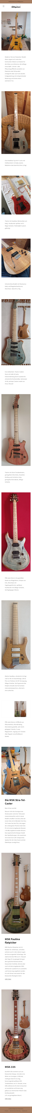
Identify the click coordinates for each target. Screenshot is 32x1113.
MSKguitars (15, 1108)
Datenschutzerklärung (15, 1110)
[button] (4, 6)
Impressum (24, 1110)
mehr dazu (8, 979)
